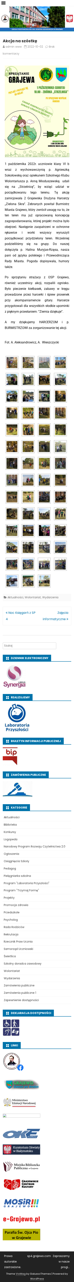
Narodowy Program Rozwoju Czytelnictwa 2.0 (34, 846)
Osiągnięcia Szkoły (16, 861)
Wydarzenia (50, 597)
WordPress (37, 1278)
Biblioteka (10, 825)
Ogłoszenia (11, 854)
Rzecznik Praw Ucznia (18, 942)
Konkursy (10, 832)
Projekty (9, 898)
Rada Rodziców (14, 927)
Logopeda (10, 839)
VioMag (21, 1273)
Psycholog (11, 920)
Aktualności (15, 597)
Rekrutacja (11, 934)
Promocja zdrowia (16, 905)
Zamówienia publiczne (19, 985)
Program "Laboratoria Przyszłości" (26, 883)
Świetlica (10, 956)
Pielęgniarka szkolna (17, 876)
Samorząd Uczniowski (18, 949)
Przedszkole (12, 912)
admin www (14, 47)
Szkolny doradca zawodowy (22, 964)
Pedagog (10, 868)
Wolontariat (33, 597)
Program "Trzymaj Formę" (21, 890)
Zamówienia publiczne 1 (20, 993)
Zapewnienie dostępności (21, 1000)
